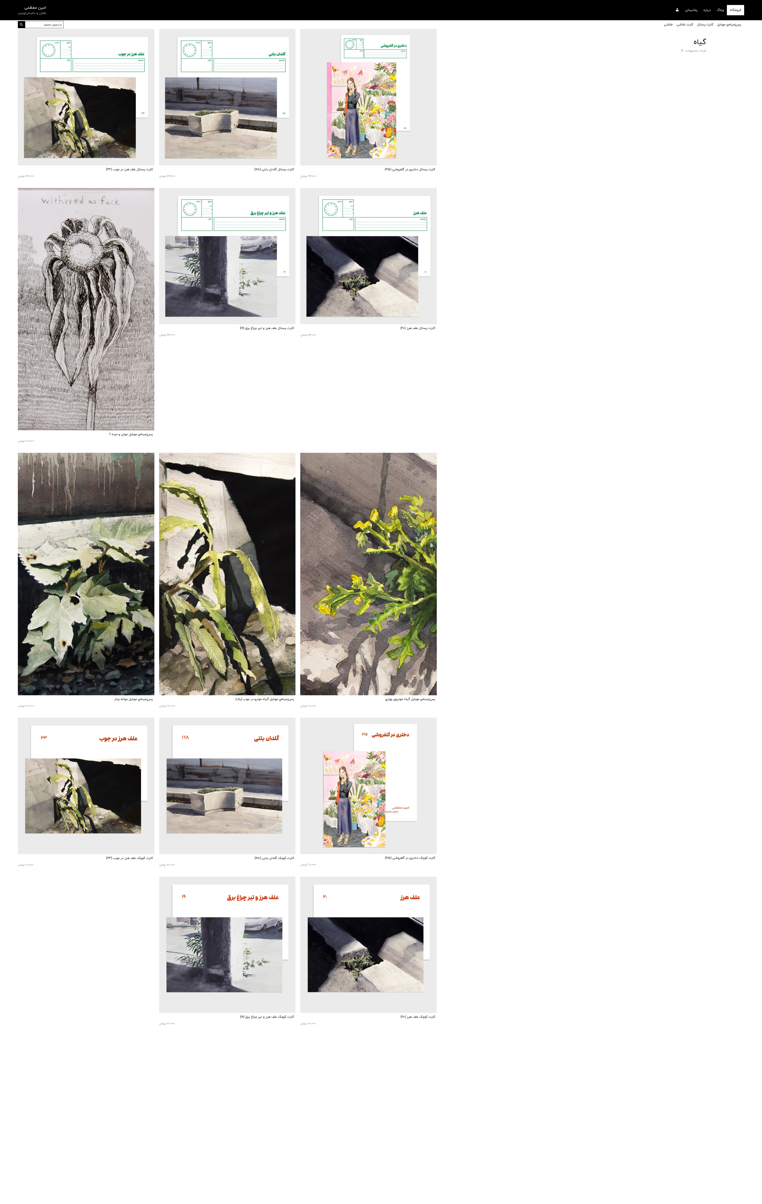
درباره (707, 10)
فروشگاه (735, 10)
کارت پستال (705, 24)
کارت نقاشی (685, 24)
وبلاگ (720, 10)
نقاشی (668, 24)
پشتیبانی (691, 10)
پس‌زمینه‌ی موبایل (729, 24)
